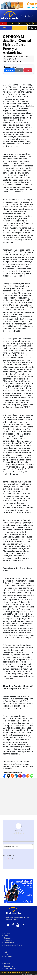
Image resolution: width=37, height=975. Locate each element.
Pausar (19, 70)
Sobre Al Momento (10, 968)
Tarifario (7, 964)
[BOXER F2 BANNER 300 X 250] (18, 891)
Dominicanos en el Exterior (13, 945)
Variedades (8, 957)
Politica (6, 936)
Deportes (28, 24)
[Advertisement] (18, 796)
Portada (7, 933)
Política (21, 24)
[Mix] (28, 776)
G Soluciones (33, 974)
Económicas (8, 940)
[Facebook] (4, 776)
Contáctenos (8, 966)
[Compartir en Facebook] (16, 61)
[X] (8, 776)
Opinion (6, 954)
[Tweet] (19, 61)
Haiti (5, 952)
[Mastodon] (24, 776)
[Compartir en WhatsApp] (13, 61)
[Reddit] (12, 776)
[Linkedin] (16, 776)
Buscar (33, 28)
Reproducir (9, 70)
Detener (27, 70)
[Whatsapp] (31, 776)
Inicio (4, 24)
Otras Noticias (13, 24)
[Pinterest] (20, 776)
